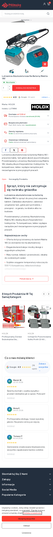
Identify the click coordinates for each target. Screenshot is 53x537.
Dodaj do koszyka (26, 88)
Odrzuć (26, 526)
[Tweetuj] (14, 150)
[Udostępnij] (6, 150)
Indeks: (5, 108)
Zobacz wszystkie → (43, 367)
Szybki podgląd (21, 307)
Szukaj (48, 13)
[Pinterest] (22, 150)
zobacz (45, 97)
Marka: (5, 104)
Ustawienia (26, 532)
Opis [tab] (4, 179)
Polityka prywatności (32, 513)
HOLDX (11, 104)
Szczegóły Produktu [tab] (18, 179)
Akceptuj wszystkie (26, 519)
